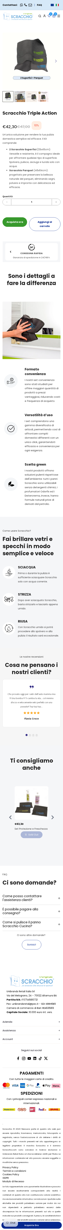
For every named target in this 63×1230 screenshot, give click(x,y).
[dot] (27, 735)
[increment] (56, 202)
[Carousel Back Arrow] (10, 251)
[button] (54, 4)
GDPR (6, 1178)
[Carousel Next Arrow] (56, 61)
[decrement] (7, 202)
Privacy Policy (10, 1167)
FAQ (39, 5)
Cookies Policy (11, 1174)
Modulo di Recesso (13, 1181)
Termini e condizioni (14, 1171)
